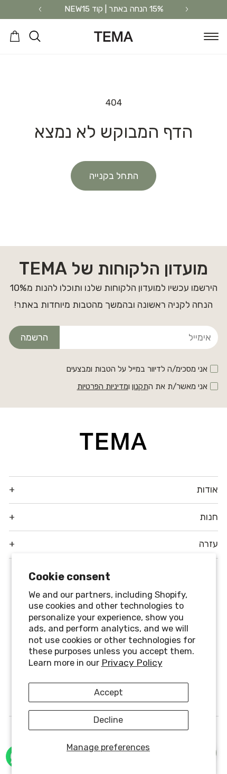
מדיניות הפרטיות (102, 386)
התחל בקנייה (113, 176)
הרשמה (34, 337)
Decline (108, 720)
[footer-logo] (113, 440)
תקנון (140, 386)
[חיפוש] (35, 36)
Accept (108, 692)
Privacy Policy (132, 662)
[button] (211, 36)
